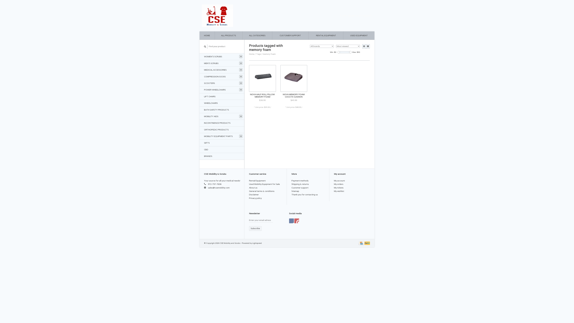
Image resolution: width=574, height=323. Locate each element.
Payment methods (300, 180)
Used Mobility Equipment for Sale (264, 184)
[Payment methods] (361, 243)
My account (365, 15)
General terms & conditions (261, 191)
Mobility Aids (211, 116)
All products (228, 35)
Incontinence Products (217, 123)
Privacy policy (255, 198)
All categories (257, 35)
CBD (206, 149)
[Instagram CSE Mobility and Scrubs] (296, 220)
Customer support (290, 35)
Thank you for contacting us (304, 194)
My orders (338, 184)
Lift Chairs (210, 96)
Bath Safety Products (216, 110)
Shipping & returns (300, 184)
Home (207, 35)
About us (253, 187)
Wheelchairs (211, 103)
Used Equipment (359, 35)
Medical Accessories (215, 70)
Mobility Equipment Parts (218, 136)
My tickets (339, 187)
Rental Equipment (326, 35)
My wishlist (339, 191)
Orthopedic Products (216, 129)
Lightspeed (257, 243)
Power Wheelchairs (215, 90)
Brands (208, 156)
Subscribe (255, 228)
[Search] (205, 46)
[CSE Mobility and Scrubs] (243, 15)
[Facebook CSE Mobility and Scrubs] (291, 220)
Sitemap (295, 191)
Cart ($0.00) (348, 15)
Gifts (207, 143)
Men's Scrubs (211, 63)
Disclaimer (254, 194)
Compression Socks (215, 76)
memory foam (269, 54)
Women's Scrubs (213, 56)
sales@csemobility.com (219, 187)
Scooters (209, 83)
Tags (258, 54)
